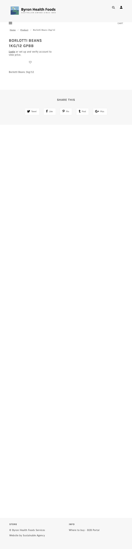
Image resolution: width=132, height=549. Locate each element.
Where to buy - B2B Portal (84, 530)
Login (12, 51)
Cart (120, 23)
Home (13, 30)
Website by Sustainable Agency (27, 535)
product (24, 30)
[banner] (33, 10)
